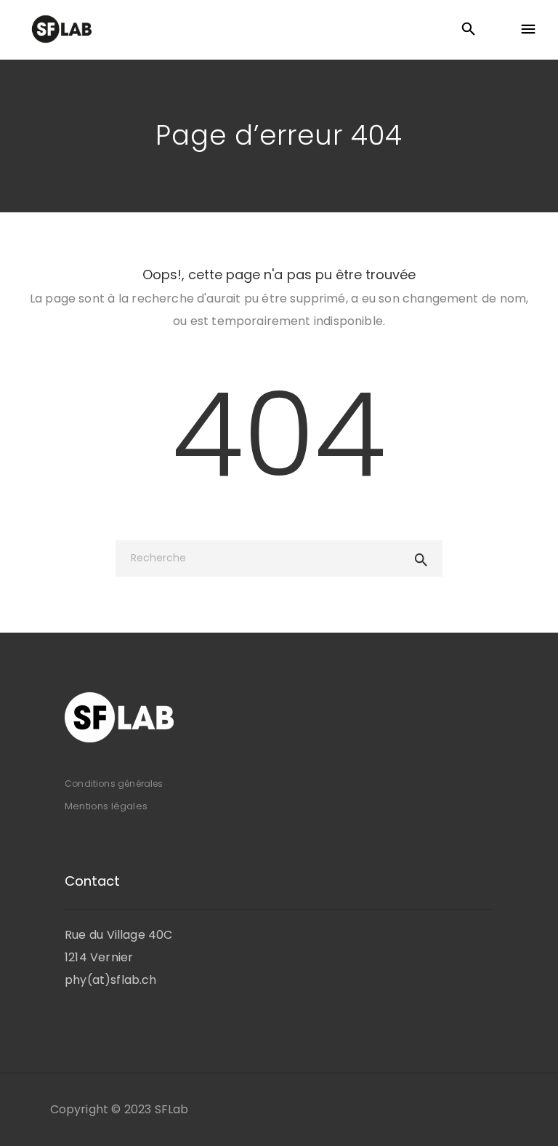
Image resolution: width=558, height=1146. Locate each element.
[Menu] (528, 30)
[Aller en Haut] (531, 1114)
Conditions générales (114, 783)
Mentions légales (106, 806)
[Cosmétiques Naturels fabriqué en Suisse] (62, 29)
